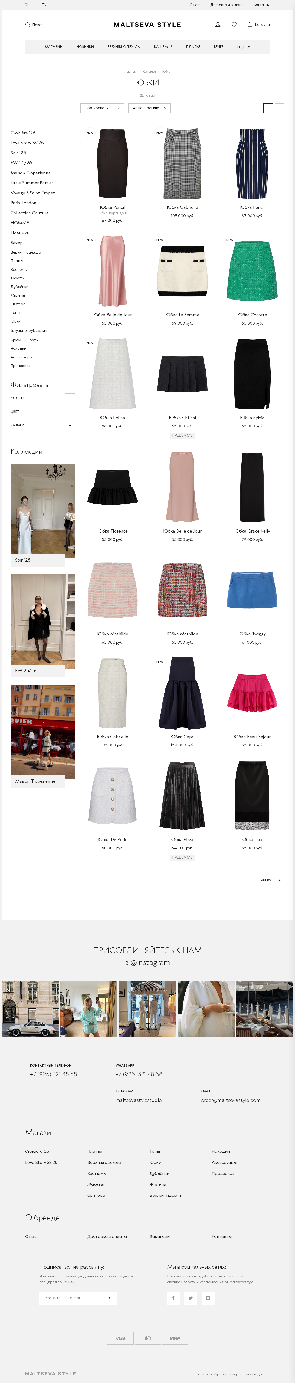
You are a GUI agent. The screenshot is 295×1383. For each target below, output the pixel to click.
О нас (195, 5)
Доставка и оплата (226, 5)
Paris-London (23, 202)
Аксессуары (21, 357)
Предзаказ (20, 365)
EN (44, 5)
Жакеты (18, 278)
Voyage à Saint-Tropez (33, 193)
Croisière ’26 (23, 132)
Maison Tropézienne (31, 173)
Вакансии (160, 1236)
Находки (18, 348)
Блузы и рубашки (29, 330)
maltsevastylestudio (139, 1100)
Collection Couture (30, 213)
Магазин (54, 47)
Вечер (219, 47)
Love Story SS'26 (27, 142)
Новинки (85, 47)
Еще (241, 47)
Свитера (18, 304)
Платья (193, 47)
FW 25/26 (21, 162)
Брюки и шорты (24, 340)
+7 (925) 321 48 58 (53, 1074)
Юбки (16, 321)
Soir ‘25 (18, 153)
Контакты (262, 5)
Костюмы (19, 269)
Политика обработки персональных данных (233, 1374)
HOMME (20, 222)
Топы (15, 312)
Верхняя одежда (124, 47)
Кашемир (163, 47)
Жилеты (18, 295)
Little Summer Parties (32, 182)
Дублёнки (19, 287)
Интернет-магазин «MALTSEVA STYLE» (147, 24)
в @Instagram (147, 962)
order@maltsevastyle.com (230, 1100)
